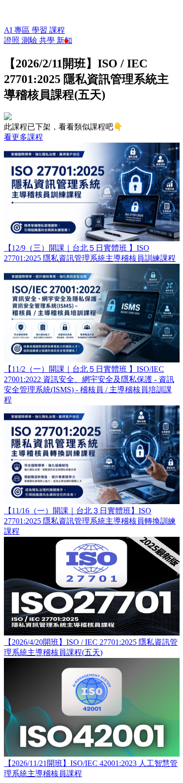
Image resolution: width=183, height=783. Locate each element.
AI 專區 (18, 30)
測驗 (30, 40)
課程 (57, 30)
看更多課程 (23, 137)
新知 (64, 40)
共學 (48, 40)
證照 (12, 40)
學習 (40, 30)
